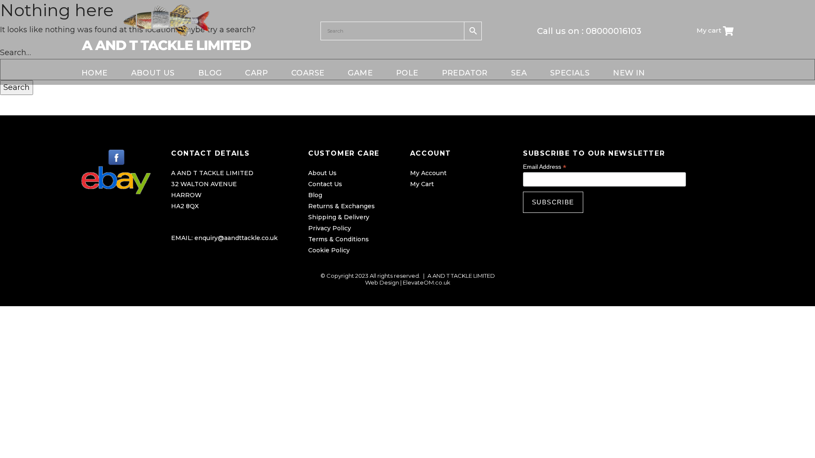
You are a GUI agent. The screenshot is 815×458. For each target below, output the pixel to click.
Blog (315, 195)
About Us (322, 173)
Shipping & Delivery (338, 217)
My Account (428, 173)
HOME (95, 73)
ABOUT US (153, 73)
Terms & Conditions (338, 239)
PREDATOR (465, 73)
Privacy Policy (329, 228)
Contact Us (325, 184)
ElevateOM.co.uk (426, 282)
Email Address (544, 167)
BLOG (210, 73)
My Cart (422, 184)
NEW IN (629, 73)
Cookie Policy (329, 250)
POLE (407, 73)
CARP (256, 73)
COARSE (307, 73)
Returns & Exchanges (341, 206)
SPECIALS (570, 73)
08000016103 (613, 31)
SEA (519, 73)
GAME (360, 73)
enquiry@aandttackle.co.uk (236, 238)
